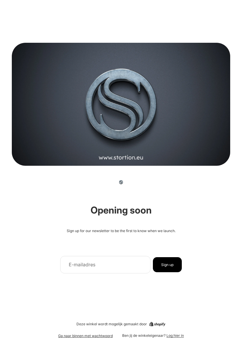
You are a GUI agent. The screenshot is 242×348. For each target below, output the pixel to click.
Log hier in (175, 335)
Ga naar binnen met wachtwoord (85, 336)
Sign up (167, 264)
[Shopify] (157, 324)
